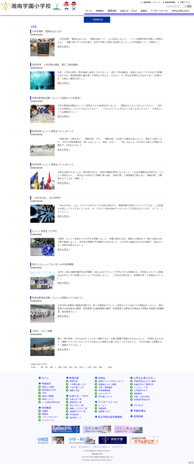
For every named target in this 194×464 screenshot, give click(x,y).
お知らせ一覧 (76, 399)
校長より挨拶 (48, 387)
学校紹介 (100, 11)
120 (89, 367)
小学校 (33, 26)
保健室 (45, 411)
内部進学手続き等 (142, 399)
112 (81, 367)
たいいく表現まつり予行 (44, 231)
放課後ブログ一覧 (77, 411)
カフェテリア (104, 393)
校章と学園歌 (48, 396)
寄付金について (105, 396)
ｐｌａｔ (102, 405)
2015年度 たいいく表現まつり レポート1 (52, 164)
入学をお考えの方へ (180, 11)
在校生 (144, 11)
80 (42, 367)
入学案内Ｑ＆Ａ (141, 390)
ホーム (89, 11)
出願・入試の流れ (142, 396)
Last (110, 367)
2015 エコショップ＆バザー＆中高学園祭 (53, 264)
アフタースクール (159, 11)
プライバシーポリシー (101, 447)
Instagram (74, 414)
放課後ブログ (104, 411)
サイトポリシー (84, 447)
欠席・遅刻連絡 (105, 387)
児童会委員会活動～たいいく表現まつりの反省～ (57, 98)
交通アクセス (185, 2)
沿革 (44, 393)
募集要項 (138, 393)
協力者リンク (76, 417)
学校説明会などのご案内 (145, 381)
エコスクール (48, 420)
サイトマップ (117, 447)
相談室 (45, 414)
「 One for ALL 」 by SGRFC (46, 197)
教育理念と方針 (49, 390)
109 (65, 367)
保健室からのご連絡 (107, 384)
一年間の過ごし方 (77, 384)
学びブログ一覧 (77, 405)
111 (75, 367)
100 (51, 367)
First (33, 367)
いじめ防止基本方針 (51, 402)
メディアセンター (50, 417)
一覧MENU (97, 19)
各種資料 (102, 408)
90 (46, 367)
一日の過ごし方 (77, 387)
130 (95, 367)
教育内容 (112, 11)
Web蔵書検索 (104, 390)
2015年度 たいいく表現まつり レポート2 (52, 131)
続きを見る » (64, 46)
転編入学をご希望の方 (144, 384)
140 (100, 367)
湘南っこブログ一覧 (78, 408)
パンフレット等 (141, 387)
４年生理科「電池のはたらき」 (48, 31)
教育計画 (74, 381)
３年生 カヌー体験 (42, 331)
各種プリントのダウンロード (111, 381)
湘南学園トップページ (152, 2)
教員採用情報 (170, 2)
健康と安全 (75, 390)
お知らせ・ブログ (128, 11)
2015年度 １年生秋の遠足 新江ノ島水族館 (55, 64)
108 (60, 367)
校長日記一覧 (76, 402)
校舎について (48, 399)
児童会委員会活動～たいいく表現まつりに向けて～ (58, 297)
